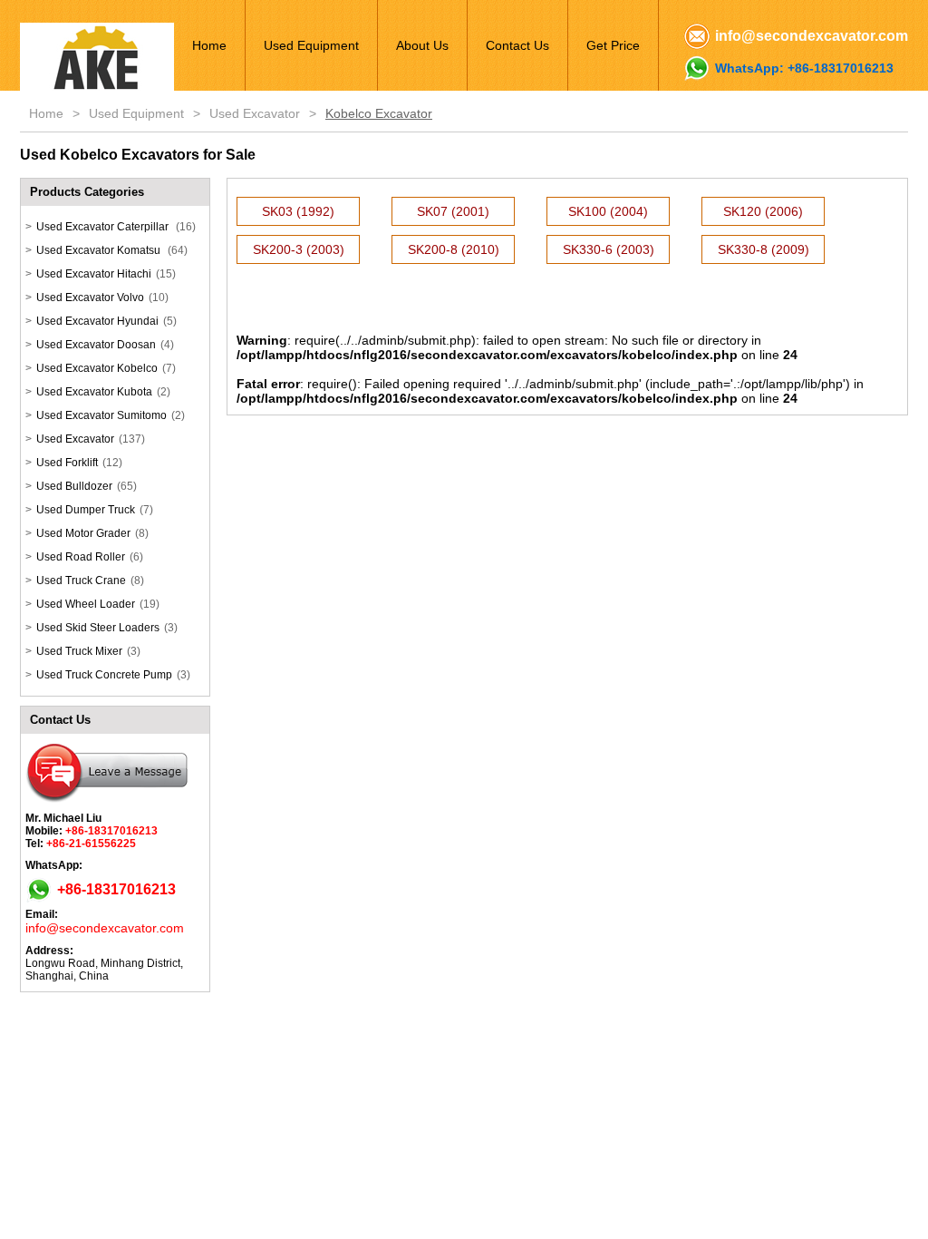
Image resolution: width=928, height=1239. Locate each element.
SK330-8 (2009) (763, 249)
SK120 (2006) (763, 211)
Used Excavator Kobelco (97, 368)
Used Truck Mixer (79, 651)
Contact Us (517, 45)
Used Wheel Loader (85, 604)
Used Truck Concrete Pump (104, 674)
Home (209, 45)
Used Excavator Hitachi (93, 274)
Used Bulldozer (74, 486)
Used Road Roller (80, 557)
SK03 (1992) (298, 211)
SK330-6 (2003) (608, 249)
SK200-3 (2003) (298, 249)
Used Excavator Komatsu (99, 250)
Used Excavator (254, 113)
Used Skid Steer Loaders (98, 627)
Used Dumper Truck (85, 509)
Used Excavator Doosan (96, 344)
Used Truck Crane (81, 580)
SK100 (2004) (608, 211)
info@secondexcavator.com (811, 36)
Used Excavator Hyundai (97, 321)
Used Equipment (311, 45)
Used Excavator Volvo (90, 297)
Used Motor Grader (83, 533)
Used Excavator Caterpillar (103, 226)
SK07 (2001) (453, 211)
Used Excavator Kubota (94, 391)
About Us (422, 45)
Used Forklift (67, 462)
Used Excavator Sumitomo (101, 415)
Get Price (613, 45)
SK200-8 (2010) (453, 249)
